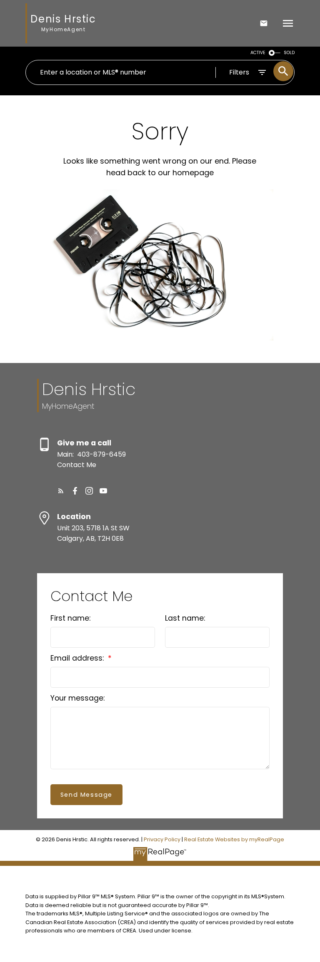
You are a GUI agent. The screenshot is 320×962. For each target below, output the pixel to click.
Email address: (78, 658)
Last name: (185, 618)
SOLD (289, 53)
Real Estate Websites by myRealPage (234, 839)
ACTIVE (257, 53)
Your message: (77, 698)
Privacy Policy (162, 839)
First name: (70, 618)
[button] (61, 491)
